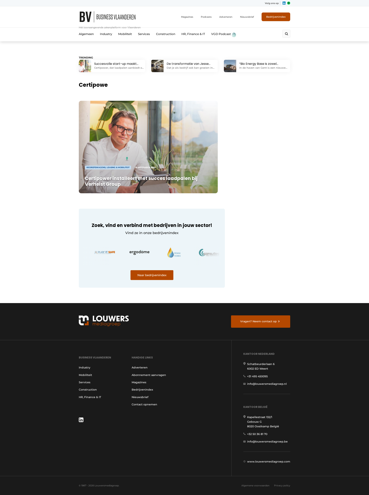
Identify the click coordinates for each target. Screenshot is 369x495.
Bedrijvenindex (276, 16)
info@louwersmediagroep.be (267, 441)
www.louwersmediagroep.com (268, 461)
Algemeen (86, 34)
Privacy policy (282, 485)
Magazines (187, 16)
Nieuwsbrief (247, 16)
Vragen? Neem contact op (258, 321)
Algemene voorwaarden (255, 485)
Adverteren (225, 16)
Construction (165, 34)
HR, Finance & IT (193, 34)
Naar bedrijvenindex (151, 275)
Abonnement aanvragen (149, 375)
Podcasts (206, 16)
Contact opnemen (144, 404)
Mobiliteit (125, 34)
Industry (106, 34)
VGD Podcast (221, 34)
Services (144, 34)
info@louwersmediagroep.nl (267, 384)
